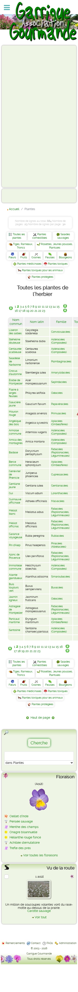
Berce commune (15, 463)
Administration (67, 943)
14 (54, 306)
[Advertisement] (20, 116)
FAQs (50, 943)
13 (50, 306)
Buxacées (57, 587)
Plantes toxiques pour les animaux (42, 270)
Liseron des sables (15, 332)
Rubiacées (57, 535)
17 (20, 310)
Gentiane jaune (14, 485)
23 (43, 310)
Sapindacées (59, 382)
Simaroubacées (60, 576)
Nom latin (37, 322)
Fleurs (12, 257)
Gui (11, 493)
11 (43, 306)
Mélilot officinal (14, 525)
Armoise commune (15, 432)
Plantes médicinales (29, 263)
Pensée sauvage (21, 821)
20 (32, 310)
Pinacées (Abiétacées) (58, 545)
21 (35, 310)
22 (39, 310)
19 (27, 310)
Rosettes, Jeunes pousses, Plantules (57, 246)
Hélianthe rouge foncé (25, 837)
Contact (36, 943)
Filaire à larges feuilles (13, 393)
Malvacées (57, 501)
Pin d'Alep (14, 545)
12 (46, 306)
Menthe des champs (24, 827)
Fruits (23, 257)
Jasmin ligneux (13, 598)
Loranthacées (59, 493)
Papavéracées (59, 404)
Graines (36, 257)
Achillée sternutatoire (25, 842)
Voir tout (41, 917)
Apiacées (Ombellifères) (59, 423)
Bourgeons (65, 257)
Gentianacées (59, 485)
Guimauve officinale (15, 501)
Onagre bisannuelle (23, 832)
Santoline (14, 630)
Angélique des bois (15, 423)
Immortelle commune (15, 567)
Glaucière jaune (15, 404)
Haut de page (40, 717)
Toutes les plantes (18, 236)
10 (39, 306)
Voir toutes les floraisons (40, 855)
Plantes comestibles (39, 236)
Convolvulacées (60, 331)
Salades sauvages (63, 236)
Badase (13, 452)
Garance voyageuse (15, 536)
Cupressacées (59, 474)
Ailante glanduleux (15, 576)
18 (23, 310)
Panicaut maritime (14, 620)
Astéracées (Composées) (59, 341)
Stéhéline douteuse (14, 341)
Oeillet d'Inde (19, 816)
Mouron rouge (13, 413)
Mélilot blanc (13, 512)
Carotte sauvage (39, 911)
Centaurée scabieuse (15, 350)
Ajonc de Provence (14, 556)
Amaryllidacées (60, 372)
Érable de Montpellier (16, 382)
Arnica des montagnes (16, 441)
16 (16, 310)
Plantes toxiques (58, 263)
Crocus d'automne (15, 372)
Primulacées (58, 413)
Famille (61, 322)
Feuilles (50, 257)
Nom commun (16, 322)
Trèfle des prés (20, 848)
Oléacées (57, 392)
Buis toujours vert (14, 587)
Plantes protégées (42, 276)
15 (58, 306)
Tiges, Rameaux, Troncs (23, 246)
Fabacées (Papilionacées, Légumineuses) (60, 452)
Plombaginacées (61, 361)
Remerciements (15, 943)
